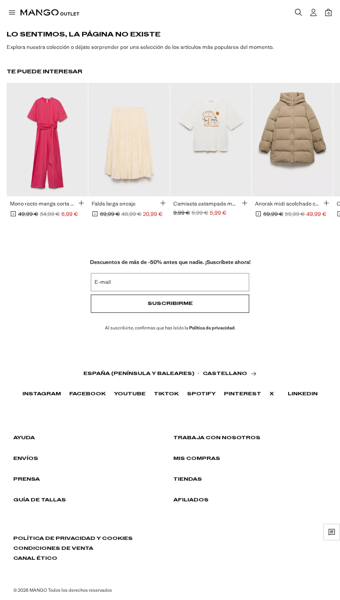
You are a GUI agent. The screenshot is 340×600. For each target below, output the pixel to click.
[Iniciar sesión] (313, 12)
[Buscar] (298, 12)
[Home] (49, 12)
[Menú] (11, 12)
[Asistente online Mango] (331, 532)
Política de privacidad (212, 328)
